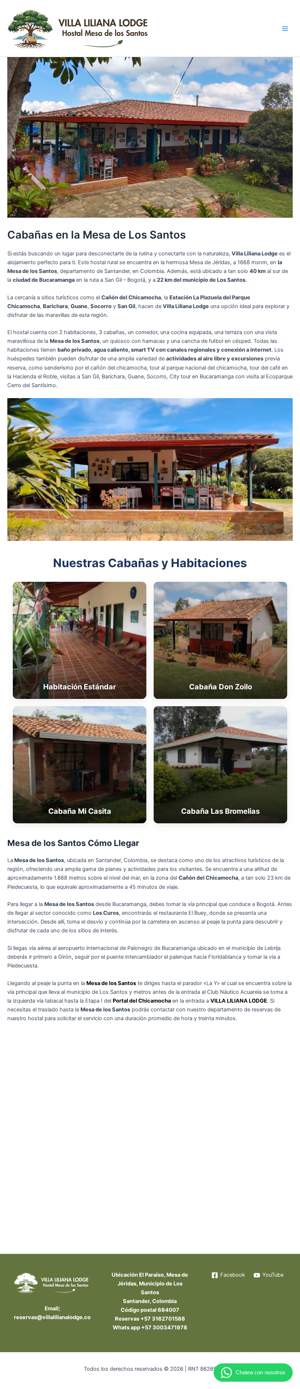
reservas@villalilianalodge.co (52, 1317)
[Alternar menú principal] (285, 28)
